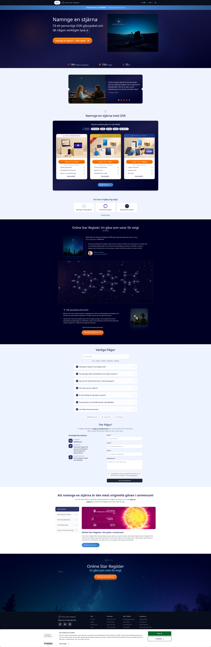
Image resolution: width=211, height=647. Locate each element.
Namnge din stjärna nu (91, 333)
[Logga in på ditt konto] (155, 2)
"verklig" (116, 361)
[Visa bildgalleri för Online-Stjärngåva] (71, 148)
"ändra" (103, 361)
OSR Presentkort (111, 627)
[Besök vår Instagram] (70, 624)
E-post (109, 443)
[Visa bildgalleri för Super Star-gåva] (139, 148)
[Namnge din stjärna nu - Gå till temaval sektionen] (119, 21)
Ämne (109, 451)
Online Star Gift (111, 619)
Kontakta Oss (143, 622)
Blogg (92, 622)
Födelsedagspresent (128, 619)
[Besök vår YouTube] (65, 624)
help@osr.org (78, 442)
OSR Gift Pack (110, 622)
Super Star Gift (111, 624)
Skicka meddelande (125, 480)
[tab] (119, 100)
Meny (57, 3)
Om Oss (93, 619)
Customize (159, 638)
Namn (109, 435)
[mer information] (84, 167)
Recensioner (94, 624)
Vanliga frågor (105, 215)
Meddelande (111, 458)
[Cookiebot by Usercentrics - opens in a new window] (48, 644)
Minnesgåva (126, 622)
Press (92, 627)
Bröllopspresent (127, 624)
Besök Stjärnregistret (90, 545)
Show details (63, 643)
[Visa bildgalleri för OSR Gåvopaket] (105, 148)
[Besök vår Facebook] (60, 624)
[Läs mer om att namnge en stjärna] (86, 31)
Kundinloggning (143, 624)
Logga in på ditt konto (100, 429)
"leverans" (110, 361)
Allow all (159, 633)
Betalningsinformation (145, 627)
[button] (70, 2)
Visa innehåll (71, 176)
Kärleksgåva (126, 627)
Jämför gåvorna (104, 185)
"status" (98, 361)
